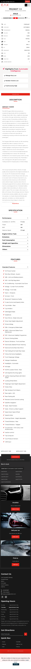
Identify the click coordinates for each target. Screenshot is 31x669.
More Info (15, 536)
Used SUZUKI (4, 479)
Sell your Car (19, 644)
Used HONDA (19, 471)
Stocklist (18, 641)
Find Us (18, 646)
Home (3, 641)
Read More (15, 203)
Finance (4, 644)
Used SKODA (19, 476)
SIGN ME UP (15, 456)
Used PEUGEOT (4, 476)
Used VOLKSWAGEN (6, 481)
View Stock (15, 509)
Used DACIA (4, 471)
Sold (3, 646)
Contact (15, 564)
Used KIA (18, 474)
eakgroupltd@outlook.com (8, 1)
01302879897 (6, 590)
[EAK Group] (5, 5)
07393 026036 (6, 592)
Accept (16, 664)
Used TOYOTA (19, 479)
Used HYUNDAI (4, 474)
